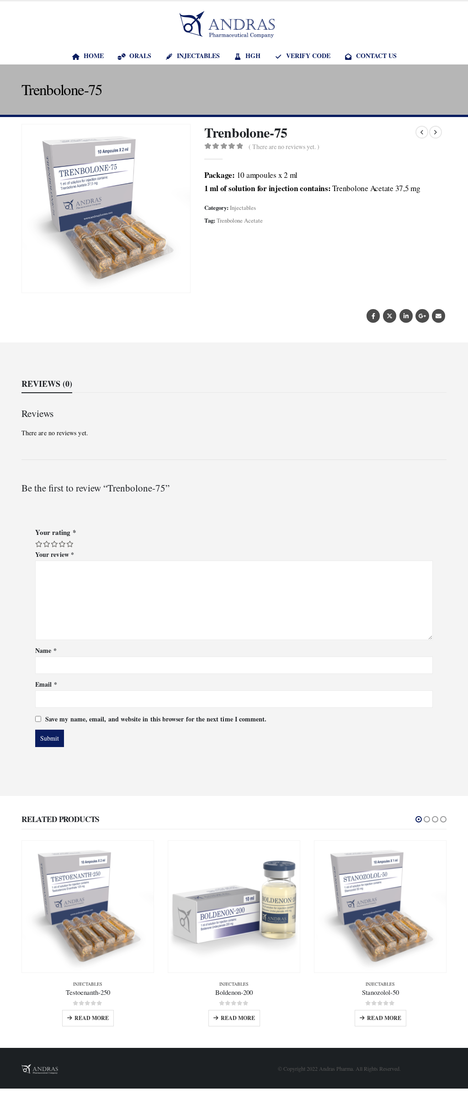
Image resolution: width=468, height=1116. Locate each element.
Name (46, 650)
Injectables (198, 55)
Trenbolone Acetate (240, 220)
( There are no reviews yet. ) (284, 146)
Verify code (308, 55)
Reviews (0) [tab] (46, 384)
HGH (253, 55)
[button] (419, 819)
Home (94, 55)
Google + (422, 315)
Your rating (55, 532)
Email (438, 315)
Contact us (376, 55)
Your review (54, 554)
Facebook (373, 315)
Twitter (389, 315)
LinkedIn (406, 315)
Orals (140, 55)
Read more (91, 1018)
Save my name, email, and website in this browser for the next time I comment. (155, 718)
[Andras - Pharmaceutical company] (227, 24)
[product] (88, 906)
